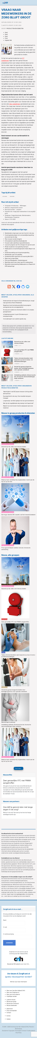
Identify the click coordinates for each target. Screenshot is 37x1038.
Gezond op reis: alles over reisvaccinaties (13, 446)
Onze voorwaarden (12, 1010)
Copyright (11, 1030)
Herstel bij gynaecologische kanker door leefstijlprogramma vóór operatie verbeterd (14, 690)
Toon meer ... (18, 768)
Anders (3, 652)
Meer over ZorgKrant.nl (13, 992)
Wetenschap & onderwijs (8, 722)
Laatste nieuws (11, 999)
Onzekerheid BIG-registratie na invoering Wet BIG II (19, 256)
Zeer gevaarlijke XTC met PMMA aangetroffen (15, 622)
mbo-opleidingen (14, 104)
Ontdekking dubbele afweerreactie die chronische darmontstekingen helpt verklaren (16, 725)
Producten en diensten (14, 28)
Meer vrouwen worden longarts (13, 239)
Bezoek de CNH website (14, 964)
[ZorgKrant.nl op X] (13, 286)
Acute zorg (4, 619)
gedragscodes (21, 894)
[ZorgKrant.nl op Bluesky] (23, 286)
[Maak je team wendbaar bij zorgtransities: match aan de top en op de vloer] (15, 462)
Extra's (8, 1015)
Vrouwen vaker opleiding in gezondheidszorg (17, 243)
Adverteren (10, 1008)
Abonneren (9, 942)
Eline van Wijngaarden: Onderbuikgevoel (16, 260)
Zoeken (9, 1019)
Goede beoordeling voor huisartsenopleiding (17, 252)
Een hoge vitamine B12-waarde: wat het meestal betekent (18, 514)
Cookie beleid (31, 1030)
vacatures (12, 196)
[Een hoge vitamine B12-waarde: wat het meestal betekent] (15, 497)
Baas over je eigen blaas (11, 258)
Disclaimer (5, 1030)
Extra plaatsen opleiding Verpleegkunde (16, 241)
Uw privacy (18, 1032)
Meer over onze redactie (13, 994)
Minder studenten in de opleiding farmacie (16, 246)
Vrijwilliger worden (12, 996)
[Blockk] (5, 2)
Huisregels (18, 1030)
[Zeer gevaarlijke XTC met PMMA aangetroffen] (15, 604)
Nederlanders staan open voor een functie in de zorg (19, 233)
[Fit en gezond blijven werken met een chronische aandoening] (15, 530)
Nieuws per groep (11, 1001)
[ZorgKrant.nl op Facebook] (18, 286)
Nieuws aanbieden (12, 1005)
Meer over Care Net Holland (14, 990)
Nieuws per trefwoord (13, 1003)
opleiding (4, 196)
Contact (9, 1012)
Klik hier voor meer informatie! (18, 981)
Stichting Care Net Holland (17, 1026)
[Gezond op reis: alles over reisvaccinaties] (15, 429)
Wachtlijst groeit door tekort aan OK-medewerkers (19, 262)
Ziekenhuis (4, 687)
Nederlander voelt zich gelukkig (13, 254)
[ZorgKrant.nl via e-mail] (28, 286)
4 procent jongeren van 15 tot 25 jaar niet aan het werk (20, 245)
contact (15, 896)
